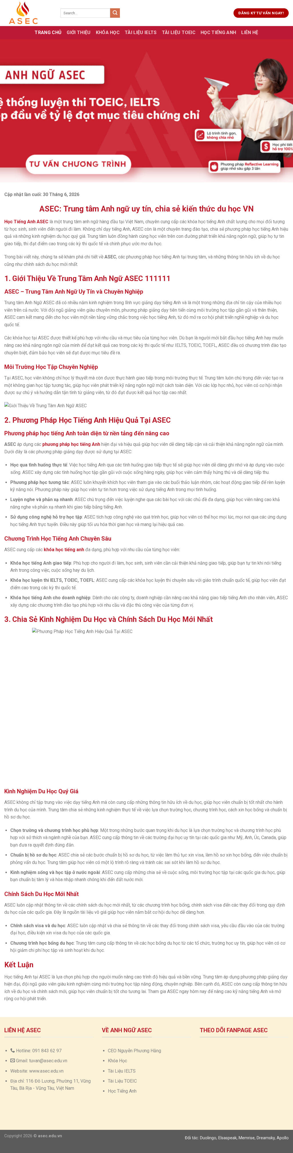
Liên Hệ (249, 32)
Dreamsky (266, 1138)
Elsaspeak (227, 1138)
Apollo (283, 1138)
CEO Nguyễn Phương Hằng (134, 1050)
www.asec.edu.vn (46, 1071)
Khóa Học (108, 32)
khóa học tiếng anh (64, 549)
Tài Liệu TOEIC (178, 32)
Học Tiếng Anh (218, 32)
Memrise (247, 1138)
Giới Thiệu (78, 32)
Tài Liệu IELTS (141, 32)
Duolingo (208, 1138)
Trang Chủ (48, 32)
